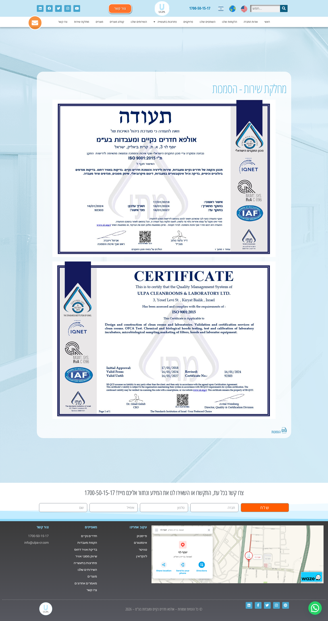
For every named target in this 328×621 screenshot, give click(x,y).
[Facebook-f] (258, 605)
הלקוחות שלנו (229, 22)
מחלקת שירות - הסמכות (249, 88)
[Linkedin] (40, 8)
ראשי (267, 22)
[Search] (284, 8)
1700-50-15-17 (199, 8)
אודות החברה (251, 22)
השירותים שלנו (139, 22)
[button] (315, 608)
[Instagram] (67, 8)
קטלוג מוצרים (117, 22)
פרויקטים (188, 22)
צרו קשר (62, 22)
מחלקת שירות (81, 22)
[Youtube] (76, 8)
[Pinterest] (285, 605)
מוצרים (99, 22)
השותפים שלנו (207, 22)
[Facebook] (49, 8)
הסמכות (277, 432)
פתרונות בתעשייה (167, 22)
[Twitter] (58, 8)
